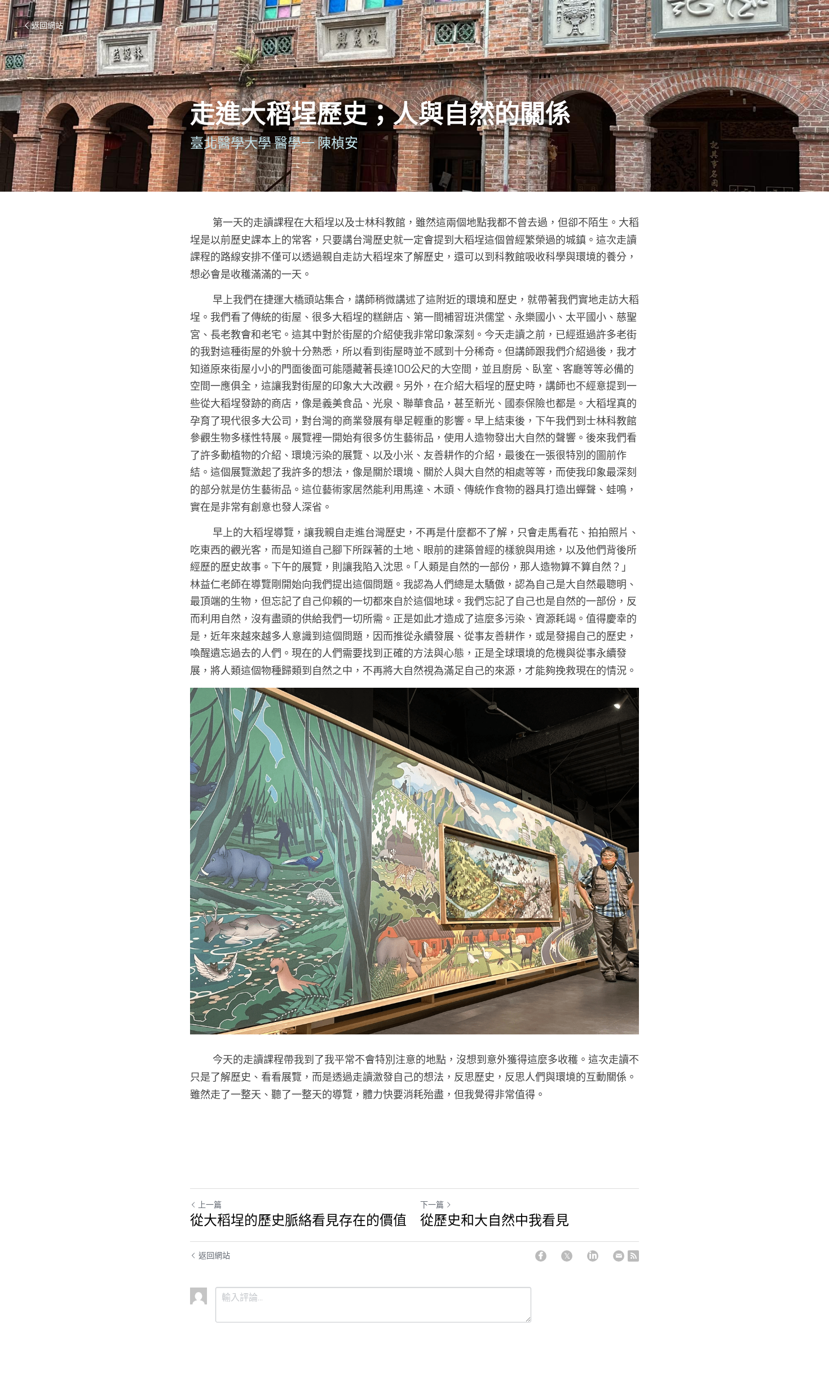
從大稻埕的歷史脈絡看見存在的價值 (298, 1220)
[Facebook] (540, 1256)
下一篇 (432, 1205)
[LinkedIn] (592, 1256)
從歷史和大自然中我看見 (494, 1220)
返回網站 (47, 25)
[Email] (618, 1256)
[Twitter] (566, 1256)
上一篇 (210, 1205)
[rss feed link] (633, 1256)
